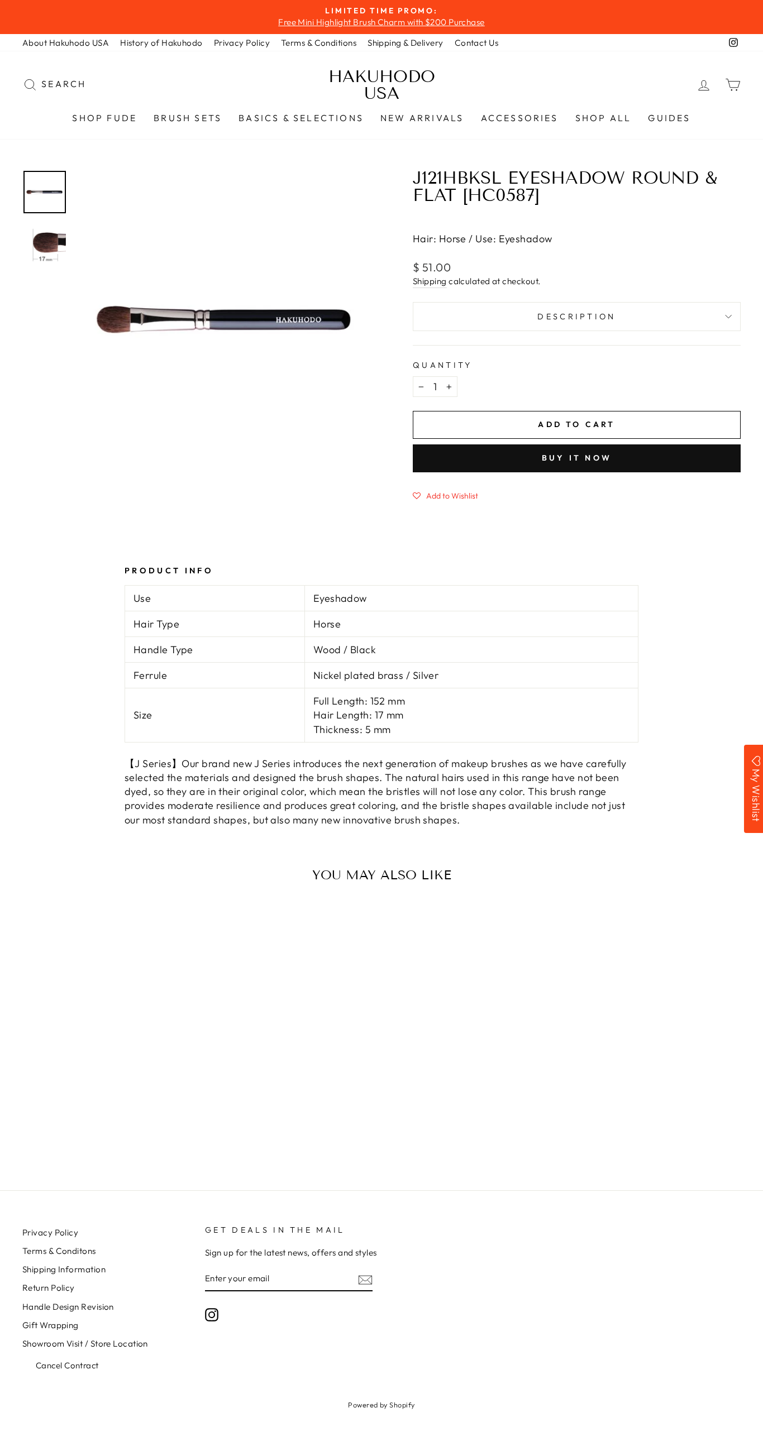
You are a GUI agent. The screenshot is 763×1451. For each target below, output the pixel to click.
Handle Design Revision (68, 1306)
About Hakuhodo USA (65, 42)
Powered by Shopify (381, 1404)
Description (576, 317)
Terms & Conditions (318, 42)
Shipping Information (64, 1269)
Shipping (430, 281)
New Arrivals (422, 117)
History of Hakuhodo (161, 42)
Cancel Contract (67, 1365)
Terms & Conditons (59, 1251)
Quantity (443, 365)
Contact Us (477, 42)
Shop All (603, 117)
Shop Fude (104, 117)
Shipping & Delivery (406, 42)
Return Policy (48, 1287)
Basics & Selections (301, 117)
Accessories (520, 117)
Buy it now (577, 458)
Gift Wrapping (50, 1325)
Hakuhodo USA (381, 84)
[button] (445, 495)
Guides (669, 117)
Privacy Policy (242, 42)
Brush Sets (188, 117)
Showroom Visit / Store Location (85, 1343)
